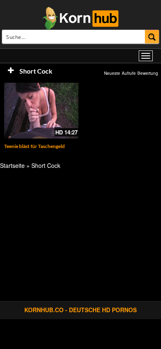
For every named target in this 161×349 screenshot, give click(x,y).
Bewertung (147, 73)
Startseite (12, 165)
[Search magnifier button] (152, 36)
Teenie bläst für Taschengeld (34, 146)
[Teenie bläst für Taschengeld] (41, 111)
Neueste (112, 73)
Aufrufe (129, 73)
